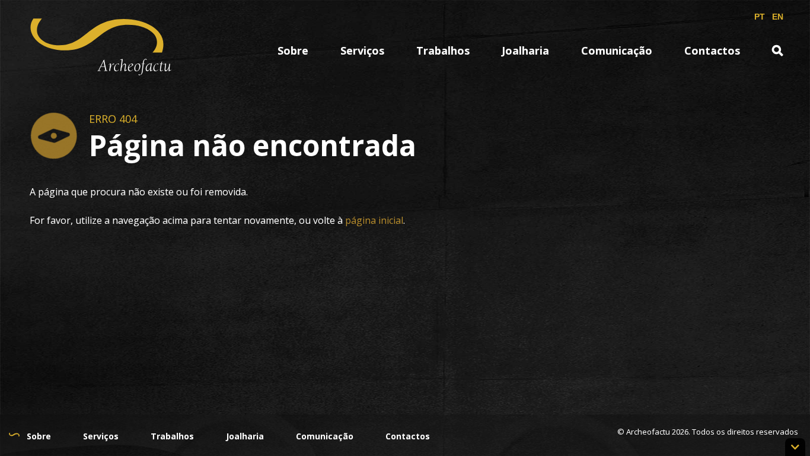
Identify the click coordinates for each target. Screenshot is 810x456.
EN (777, 16)
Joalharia (525, 50)
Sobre (39, 436)
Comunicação (616, 50)
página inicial (374, 220)
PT (759, 16)
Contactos (712, 50)
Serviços (362, 50)
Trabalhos (443, 50)
